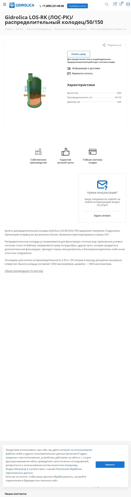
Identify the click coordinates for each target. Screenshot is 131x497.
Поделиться (114, 45)
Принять (110, 464)
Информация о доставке (86, 68)
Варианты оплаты (82, 73)
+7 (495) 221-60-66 (53, 6)
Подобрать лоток (77, 5)
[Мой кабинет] (128, 4)
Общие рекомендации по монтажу (24, 270)
